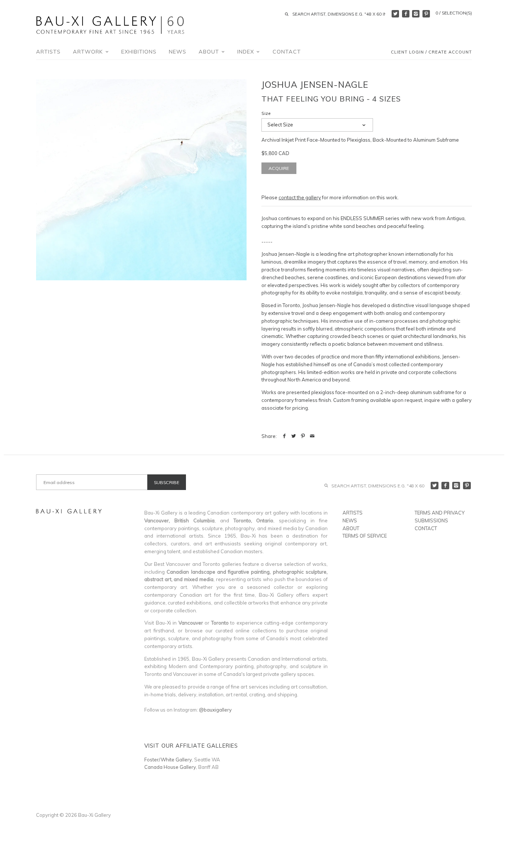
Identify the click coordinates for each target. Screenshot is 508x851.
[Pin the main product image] (303, 436)
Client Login (407, 52)
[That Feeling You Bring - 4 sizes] (141, 179)
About (210, 51)
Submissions (431, 520)
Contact (287, 51)
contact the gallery (300, 197)
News (177, 51)
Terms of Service (365, 536)
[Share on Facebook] (284, 436)
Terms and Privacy (439, 513)
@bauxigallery (215, 710)
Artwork (89, 51)
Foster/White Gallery (168, 760)
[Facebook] (405, 13)
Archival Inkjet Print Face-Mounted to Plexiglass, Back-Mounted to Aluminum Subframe (360, 140)
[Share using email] (312, 436)
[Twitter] (395, 13)
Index (246, 51)
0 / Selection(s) (453, 13)
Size (266, 113)
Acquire (279, 168)
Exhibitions (139, 51)
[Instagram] (415, 13)
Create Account (450, 52)
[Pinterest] (426, 13)
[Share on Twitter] (293, 436)
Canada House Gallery (170, 767)
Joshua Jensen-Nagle (315, 84)
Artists (48, 51)
